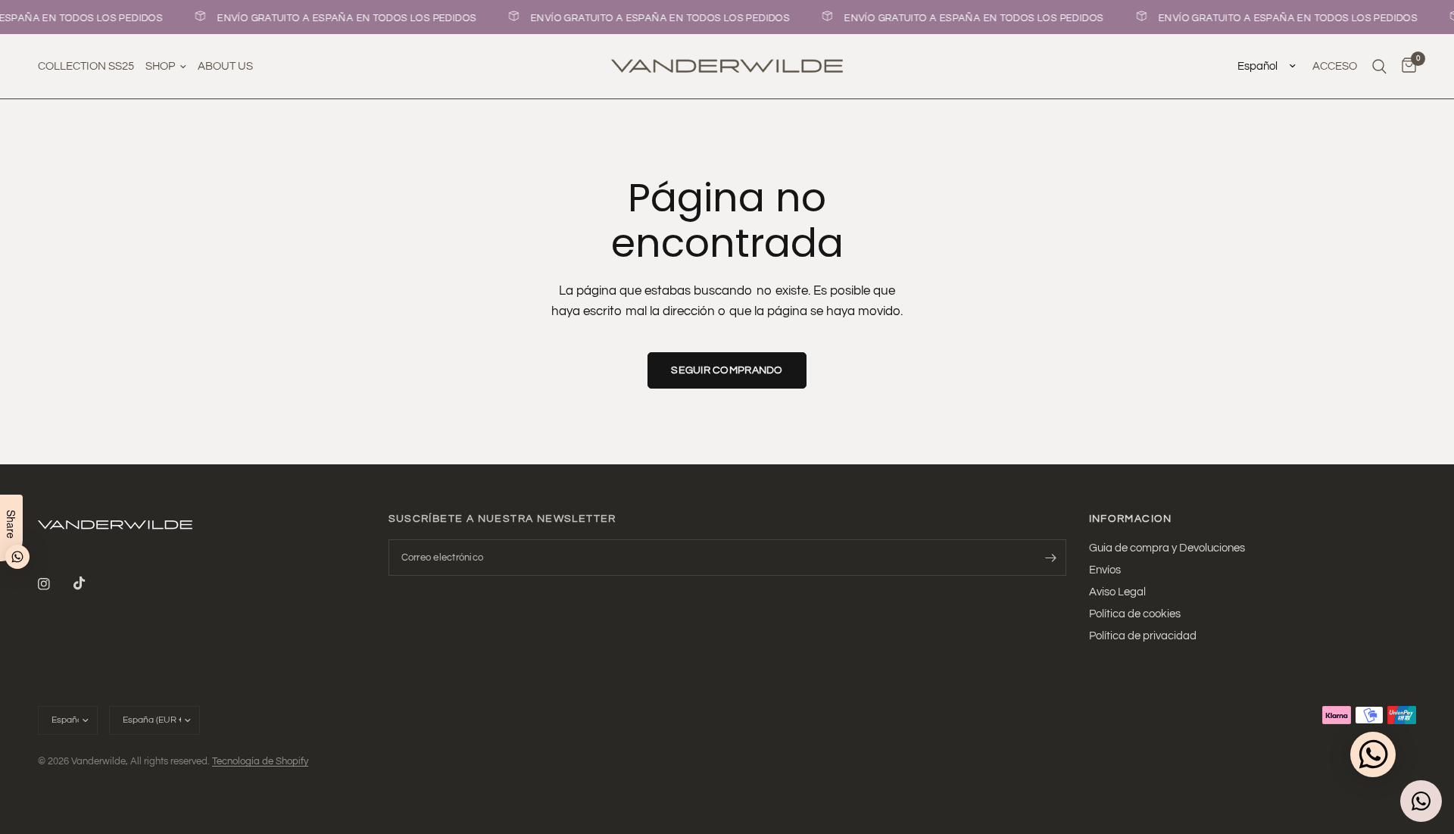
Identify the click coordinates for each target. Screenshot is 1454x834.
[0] (1405, 66)
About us (225, 66)
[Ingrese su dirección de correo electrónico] (1051, 557)
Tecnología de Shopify (260, 761)
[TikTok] (90, 583)
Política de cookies (1135, 614)
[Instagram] (54, 584)
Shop (160, 66)
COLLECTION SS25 (86, 66)
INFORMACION (1130, 519)
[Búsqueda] (1379, 66)
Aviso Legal (1117, 592)
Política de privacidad (1143, 636)
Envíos (1105, 570)
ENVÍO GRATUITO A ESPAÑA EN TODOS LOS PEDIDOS (343, 18)
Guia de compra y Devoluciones (1167, 548)
